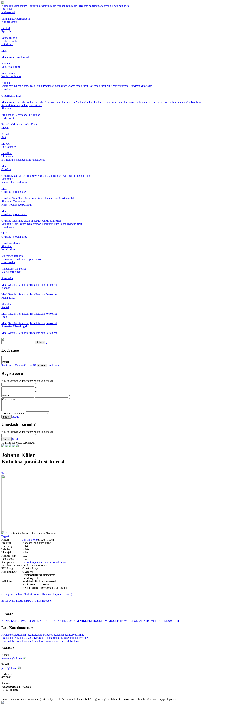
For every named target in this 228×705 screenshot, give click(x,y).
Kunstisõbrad (50, 640)
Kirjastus (39, 637)
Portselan (6, 124)
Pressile (83, 637)
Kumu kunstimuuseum (14, 5)
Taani (4, 316)
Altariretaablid (22, 18)
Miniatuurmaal (121, 85)
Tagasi (5, 536)
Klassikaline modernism (14, 182)
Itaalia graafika (102, 101)
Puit (3, 137)
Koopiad (6, 63)
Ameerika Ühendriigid (14, 326)
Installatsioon (33, 223)
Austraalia (7, 278)
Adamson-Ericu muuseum (114, 5)
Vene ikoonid (8, 73)
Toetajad (64, 640)
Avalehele (7, 634)
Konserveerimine (74, 634)
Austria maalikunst (31, 85)
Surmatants (7, 18)
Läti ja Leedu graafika (164, 101)
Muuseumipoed (70, 637)
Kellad (5, 134)
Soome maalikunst (77, 85)
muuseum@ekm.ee (12, 658)
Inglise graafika (35, 101)
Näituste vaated (32, 594)
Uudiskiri (37, 640)
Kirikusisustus (9, 21)
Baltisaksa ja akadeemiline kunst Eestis (23, 159)
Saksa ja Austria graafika (79, 101)
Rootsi (5, 307)
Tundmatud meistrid (141, 85)
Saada (15, 416)
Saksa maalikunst (11, 85)
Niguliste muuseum (89, 5)
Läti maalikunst (97, 85)
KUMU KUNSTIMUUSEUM (19, 620)
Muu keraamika (21, 124)
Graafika (6, 89)
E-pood (57, 594)
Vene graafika (119, 101)
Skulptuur (6, 108)
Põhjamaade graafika (139, 101)
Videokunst (7, 268)
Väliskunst (7, 44)
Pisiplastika (7, 114)
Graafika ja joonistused (14, 191)
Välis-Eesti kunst (10, 271)
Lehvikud (6, 153)
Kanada (5, 287)
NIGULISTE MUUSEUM (123, 620)
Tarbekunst (7, 118)
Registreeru (7, 365)
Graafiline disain (21, 198)
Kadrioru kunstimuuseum (42, 5)
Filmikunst (60, 223)
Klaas (34, 124)
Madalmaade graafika (13, 101)
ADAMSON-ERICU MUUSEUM (159, 620)
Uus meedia (8, 262)
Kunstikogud (35, 634)
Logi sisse (53, 365)
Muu (109, 85)
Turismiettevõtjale (22, 640)
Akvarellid (69, 175)
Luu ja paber (8, 146)
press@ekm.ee (9, 668)
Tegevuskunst (74, 223)
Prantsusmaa (8, 297)
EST (4, 9)
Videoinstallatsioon (12, 255)
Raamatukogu (52, 637)
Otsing (5, 594)
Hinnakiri (47, 594)
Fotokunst (47, 223)
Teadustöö (7, 637)
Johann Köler (30, 539)
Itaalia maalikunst (11, 76)
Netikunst (20, 268)
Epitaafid (6, 31)
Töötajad (74, 640)
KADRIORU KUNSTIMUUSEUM (58, 620)
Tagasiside (41, 600)
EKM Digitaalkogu (12, 600)
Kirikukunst (8, 12)
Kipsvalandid (22, 114)
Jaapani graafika (186, 101)
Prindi (4, 473)
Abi (49, 600)
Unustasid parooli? (25, 365)
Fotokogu (67, 594)
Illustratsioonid (84, 175)
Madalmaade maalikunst (15, 57)
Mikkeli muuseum (67, 5)
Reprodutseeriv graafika (14, 105)
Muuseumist (20, 634)
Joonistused (35, 105)
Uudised (6, 640)
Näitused (48, 634)
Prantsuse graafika (54, 101)
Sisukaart (29, 600)
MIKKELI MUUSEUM (93, 620)
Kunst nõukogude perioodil (16, 204)
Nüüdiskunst (8, 227)
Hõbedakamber (10, 41)
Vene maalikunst (10, 66)
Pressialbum (16, 594)
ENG (10, 9)
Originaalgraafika (11, 95)
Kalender (59, 634)
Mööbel (5, 143)
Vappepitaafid (9, 37)
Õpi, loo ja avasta (23, 637)
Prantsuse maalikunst (55, 85)
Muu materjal (8, 156)
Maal (4, 50)
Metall (5, 127)
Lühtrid (5, 28)
